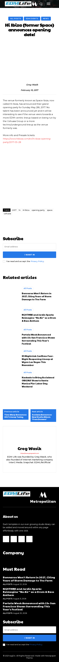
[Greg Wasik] (23, 85)
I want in (29, 254)
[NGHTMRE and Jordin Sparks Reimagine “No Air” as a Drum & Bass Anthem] (11, 315)
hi (19, 210)
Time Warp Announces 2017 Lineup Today (15, 416)
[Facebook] (6, 539)
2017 (14, 210)
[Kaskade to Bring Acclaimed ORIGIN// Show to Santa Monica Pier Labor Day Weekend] (11, 379)
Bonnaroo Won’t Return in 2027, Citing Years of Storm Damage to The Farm (36, 296)
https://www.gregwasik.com (29, 453)
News (46, 19)
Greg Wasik (32, 85)
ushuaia (7, 214)
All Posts (15, 19)
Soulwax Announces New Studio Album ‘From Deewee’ (42, 417)
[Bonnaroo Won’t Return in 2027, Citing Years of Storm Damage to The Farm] (11, 293)
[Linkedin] (27, 467)
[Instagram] (22, 467)
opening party (38, 210)
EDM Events (32, 19)
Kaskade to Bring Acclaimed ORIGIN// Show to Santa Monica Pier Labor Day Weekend (38, 382)
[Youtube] (29, 539)
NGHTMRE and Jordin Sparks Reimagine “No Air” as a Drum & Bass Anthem (39, 317)
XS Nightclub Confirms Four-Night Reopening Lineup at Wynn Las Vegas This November (38, 360)
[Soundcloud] (32, 467)
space (50, 210)
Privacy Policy (37, 261)
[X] (37, 467)
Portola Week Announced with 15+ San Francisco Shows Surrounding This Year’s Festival (38, 339)
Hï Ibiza (26, 210)
